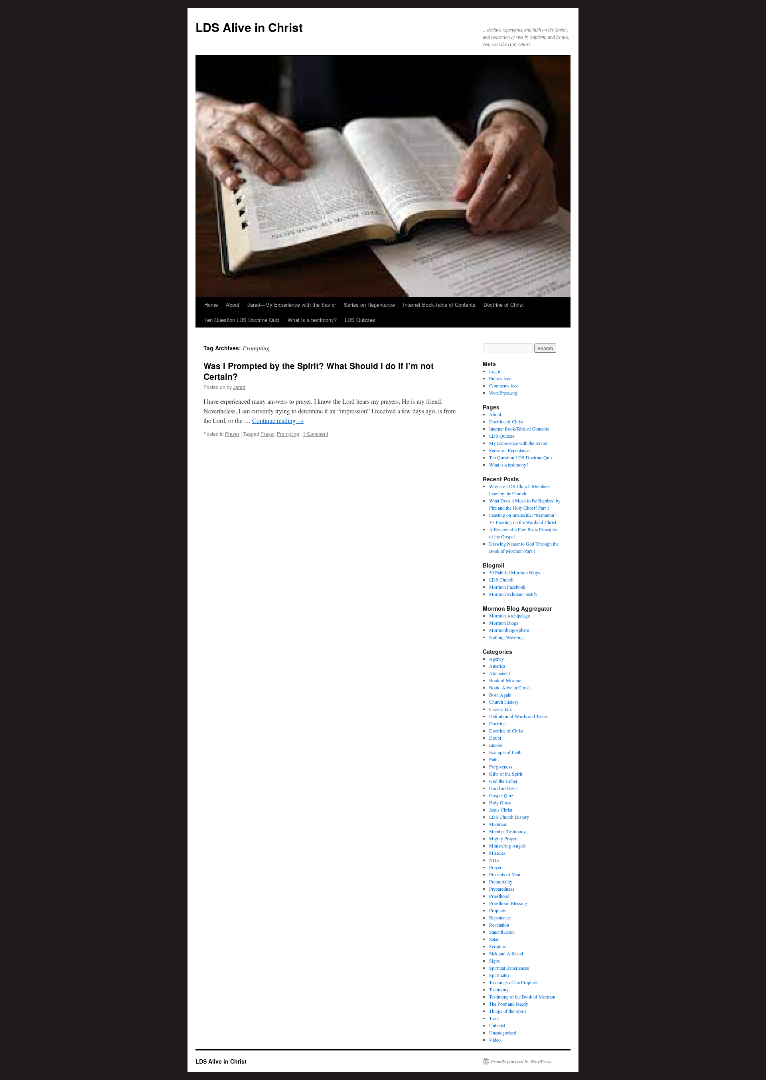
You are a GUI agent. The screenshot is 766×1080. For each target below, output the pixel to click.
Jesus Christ (500, 809)
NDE (494, 860)
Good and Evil (503, 788)
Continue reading (278, 420)
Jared (239, 386)
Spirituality (499, 975)
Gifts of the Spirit (505, 773)
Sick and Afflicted (506, 953)
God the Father (503, 781)
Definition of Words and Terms (518, 716)
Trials (494, 1018)
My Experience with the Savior (518, 443)
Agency (496, 658)
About (232, 304)
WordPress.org (503, 392)
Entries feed (500, 378)
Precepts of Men (504, 874)
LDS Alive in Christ (249, 27)
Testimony (499, 989)
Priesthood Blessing (508, 903)
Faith (494, 759)
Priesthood (499, 896)
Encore (495, 745)
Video (495, 1039)
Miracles (497, 853)
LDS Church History (509, 817)
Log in (495, 371)
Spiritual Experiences (509, 968)
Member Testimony (507, 831)
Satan (494, 939)
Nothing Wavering (506, 637)
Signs (494, 960)
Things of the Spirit (507, 1011)
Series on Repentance (369, 304)
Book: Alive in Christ (509, 687)
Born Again (500, 694)
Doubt (495, 738)
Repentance (500, 917)
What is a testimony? (312, 320)
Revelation (499, 924)
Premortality (500, 881)
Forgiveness (500, 766)
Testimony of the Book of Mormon (522, 996)
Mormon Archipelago (509, 615)
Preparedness (501, 888)
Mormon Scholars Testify (513, 594)
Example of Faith (505, 752)
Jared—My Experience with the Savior (291, 304)
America (497, 666)
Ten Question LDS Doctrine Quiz (242, 320)
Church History (504, 702)
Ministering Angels (507, 845)
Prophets (497, 910)
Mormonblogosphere (509, 630)
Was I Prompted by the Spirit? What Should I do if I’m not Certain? (318, 370)
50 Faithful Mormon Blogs (514, 572)
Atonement (499, 673)
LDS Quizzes (360, 320)
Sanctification (502, 932)
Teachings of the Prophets (513, 982)
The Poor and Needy (508, 1004)
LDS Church (501, 579)
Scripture (497, 946)
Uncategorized (502, 1032)
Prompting (288, 433)
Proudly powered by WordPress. (522, 1061)
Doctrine (497, 723)
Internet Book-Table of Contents (439, 304)
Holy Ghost (500, 802)
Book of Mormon (506, 680)
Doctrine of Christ (504, 304)
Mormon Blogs (503, 622)
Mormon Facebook (507, 587)
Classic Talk (500, 709)
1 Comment (315, 433)
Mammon (498, 824)
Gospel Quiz (501, 795)
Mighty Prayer (503, 838)
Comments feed (504, 385)
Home (211, 304)
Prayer (232, 433)
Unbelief (497, 1025)
